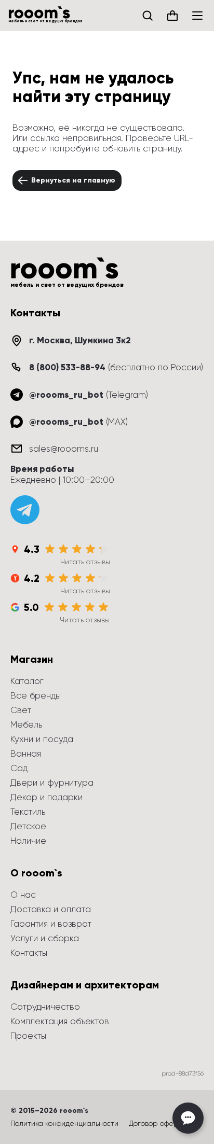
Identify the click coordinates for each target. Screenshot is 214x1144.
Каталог (27, 681)
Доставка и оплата (50, 909)
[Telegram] (24, 509)
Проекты (28, 1035)
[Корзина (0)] (172, 15)
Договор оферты (158, 1123)
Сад (19, 768)
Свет (20, 710)
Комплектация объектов (59, 1021)
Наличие (28, 840)
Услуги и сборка (44, 938)
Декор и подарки (46, 797)
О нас (23, 894)
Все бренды (35, 695)
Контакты (28, 952)
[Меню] (197, 15)
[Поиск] (147, 15)
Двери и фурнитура (51, 782)
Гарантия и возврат (50, 923)
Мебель (26, 724)
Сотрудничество (45, 1006)
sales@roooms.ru (63, 448)
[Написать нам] (188, 1118)
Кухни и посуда (41, 739)
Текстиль (27, 811)
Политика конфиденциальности (64, 1123)
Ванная (25, 753)
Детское (28, 826)
